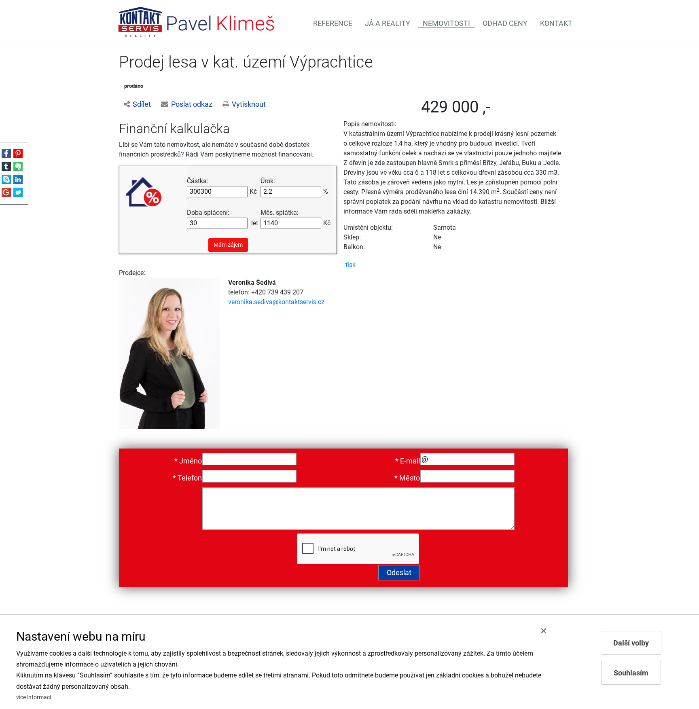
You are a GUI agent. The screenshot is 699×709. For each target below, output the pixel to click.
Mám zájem (228, 244)
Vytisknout (249, 104)
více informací (33, 697)
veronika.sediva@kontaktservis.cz (276, 302)
